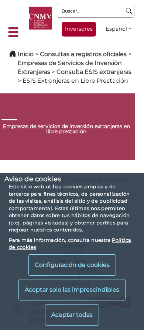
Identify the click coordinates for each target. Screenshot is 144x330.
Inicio (26, 54)
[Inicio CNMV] (40, 18)
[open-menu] (15, 32)
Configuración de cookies (72, 264)
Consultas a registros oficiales (83, 54)
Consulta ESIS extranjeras (93, 71)
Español (116, 28)
